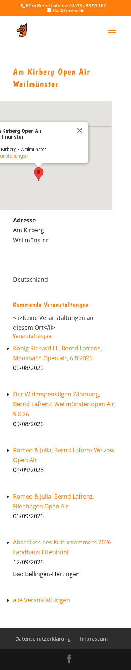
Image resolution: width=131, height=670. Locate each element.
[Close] (79, 130)
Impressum (94, 638)
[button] (38, 174)
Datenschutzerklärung (43, 638)
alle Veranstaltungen (41, 600)
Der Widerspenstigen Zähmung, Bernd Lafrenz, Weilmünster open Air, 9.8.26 (64, 404)
